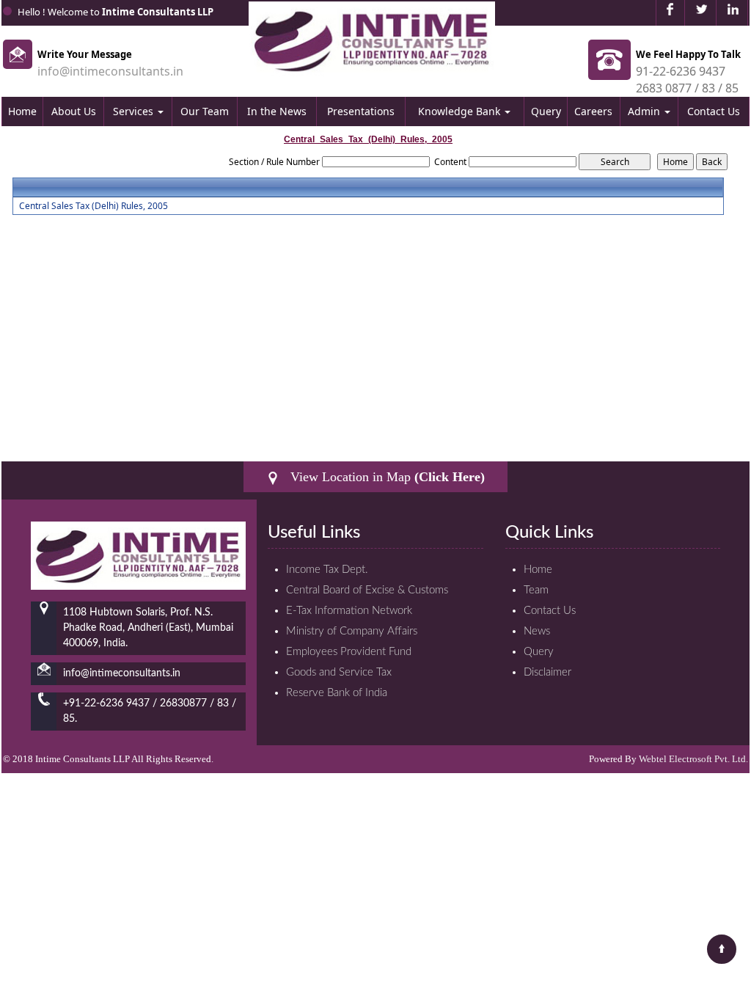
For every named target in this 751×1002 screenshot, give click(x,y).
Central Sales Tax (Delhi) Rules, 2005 (93, 206)
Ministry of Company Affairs (351, 631)
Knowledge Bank (460, 111)
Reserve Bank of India (336, 692)
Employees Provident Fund (348, 651)
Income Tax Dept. (327, 569)
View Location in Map (386, 476)
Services (134, 111)
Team (536, 590)
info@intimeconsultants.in (110, 71)
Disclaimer (547, 672)
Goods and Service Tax (339, 672)
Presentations (361, 111)
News (537, 631)
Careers (593, 111)
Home (22, 111)
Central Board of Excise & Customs (367, 590)
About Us (73, 111)
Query (546, 111)
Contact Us (713, 111)
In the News (277, 111)
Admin (645, 111)
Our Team (204, 111)
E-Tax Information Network (349, 610)
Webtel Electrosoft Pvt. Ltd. (693, 758)
